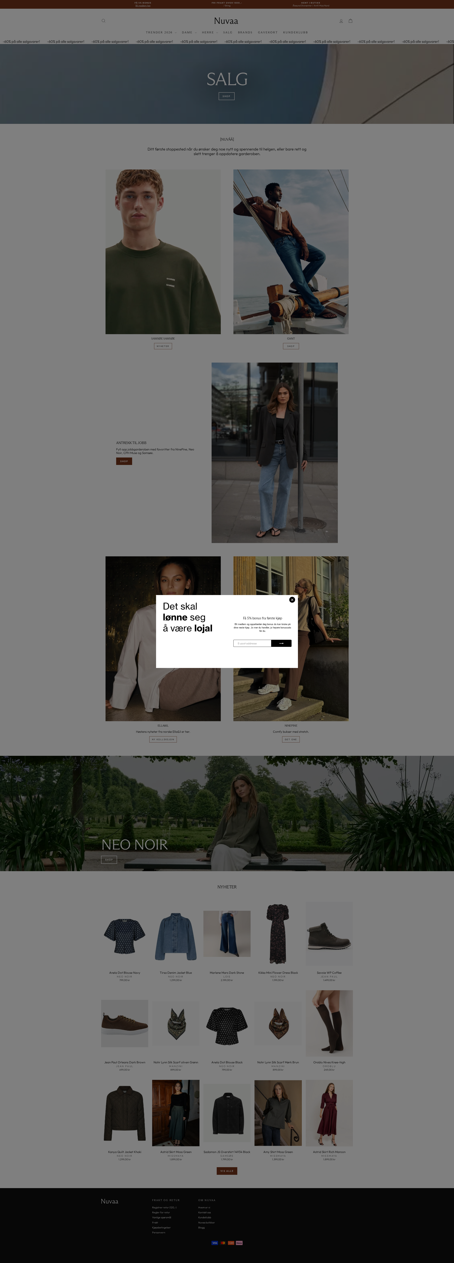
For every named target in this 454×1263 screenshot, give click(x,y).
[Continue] (281, 643)
